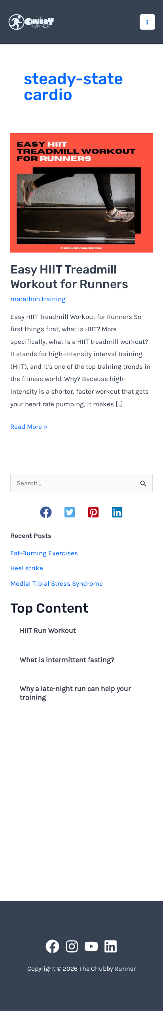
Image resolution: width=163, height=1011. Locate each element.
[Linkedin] (111, 946)
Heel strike (26, 568)
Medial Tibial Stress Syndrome (56, 583)
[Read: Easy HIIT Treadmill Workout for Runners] (81, 192)
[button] (46, 512)
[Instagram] (72, 946)
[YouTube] (91, 946)
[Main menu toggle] (147, 22)
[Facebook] (52, 946)
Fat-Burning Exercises (44, 553)
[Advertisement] (81, 802)
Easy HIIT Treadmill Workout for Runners (69, 276)
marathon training (38, 299)
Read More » (28, 427)
